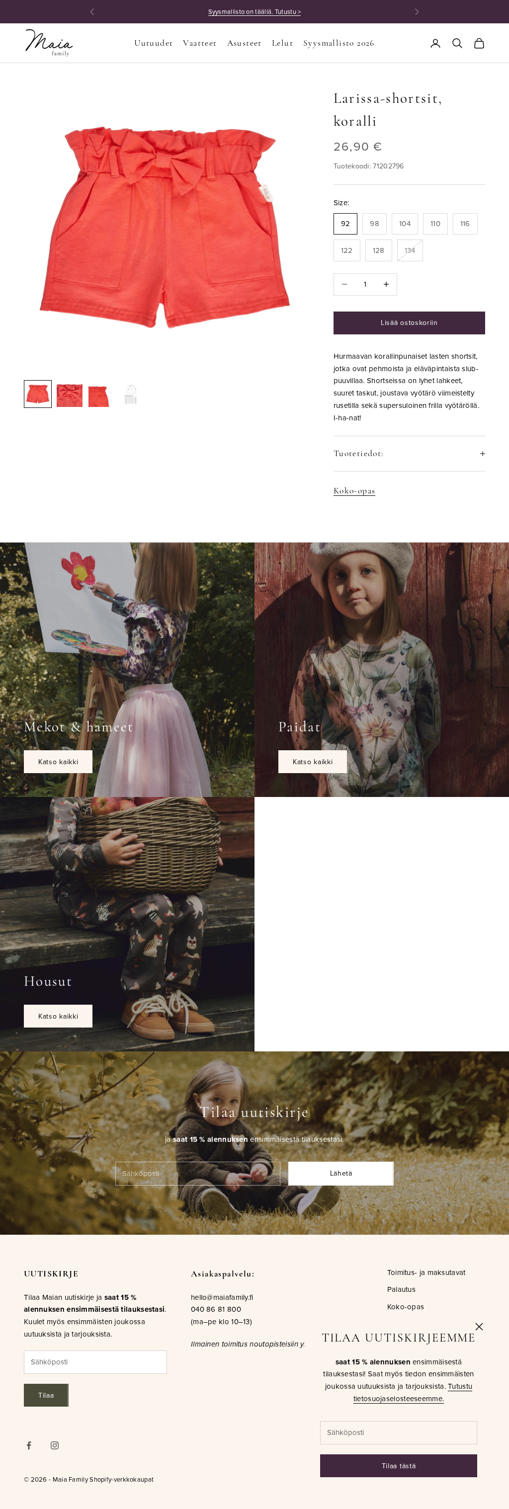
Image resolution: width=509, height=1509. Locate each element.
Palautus (401, 1289)
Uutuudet (153, 43)
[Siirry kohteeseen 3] (101, 394)
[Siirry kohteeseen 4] (133, 394)
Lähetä (341, 1173)
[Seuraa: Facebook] (29, 1445)
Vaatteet (200, 43)
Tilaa (46, 1395)
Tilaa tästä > (312, 11)
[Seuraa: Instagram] (55, 1445)
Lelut (282, 43)
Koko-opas (355, 490)
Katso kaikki (58, 762)
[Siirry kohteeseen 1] (38, 394)
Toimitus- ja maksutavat (426, 1272)
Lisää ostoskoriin (409, 322)
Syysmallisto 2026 (339, 43)
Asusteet (244, 43)
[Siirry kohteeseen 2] (70, 394)
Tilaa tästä (399, 1466)
